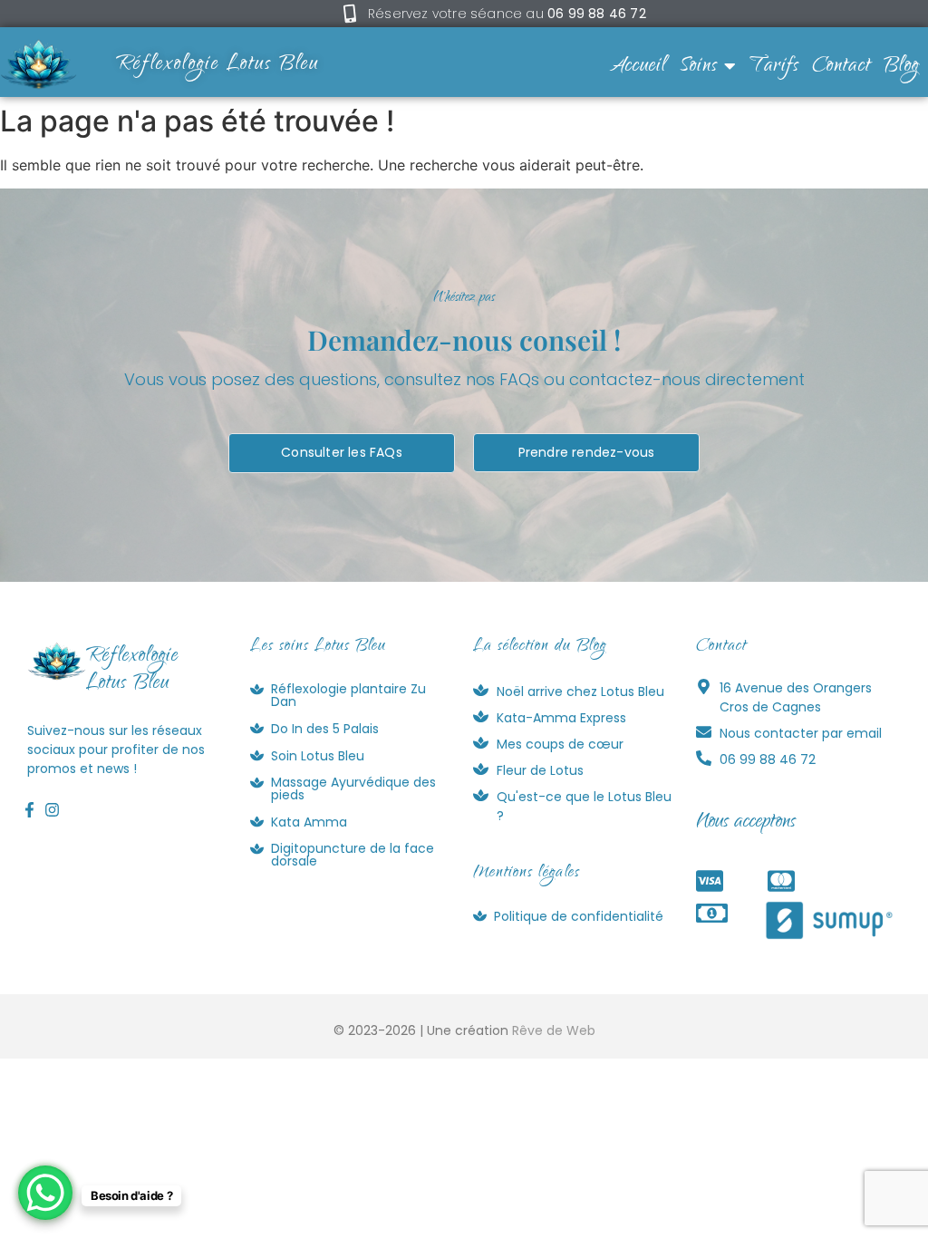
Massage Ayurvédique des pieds (353, 788)
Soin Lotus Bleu (317, 756)
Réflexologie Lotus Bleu (217, 65)
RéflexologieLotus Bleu (132, 670)
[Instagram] (52, 809)
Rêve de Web (553, 1030)
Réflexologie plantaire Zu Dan (348, 695)
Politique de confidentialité (578, 916)
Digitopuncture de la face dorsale (352, 854)
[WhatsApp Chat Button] (45, 1192)
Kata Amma (309, 822)
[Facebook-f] (29, 809)
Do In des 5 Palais (325, 728)
